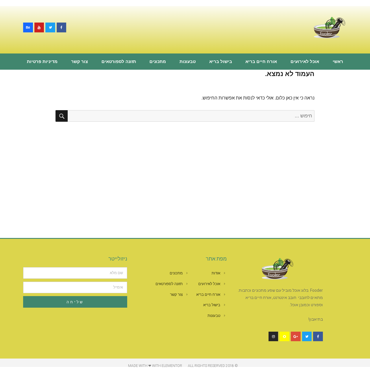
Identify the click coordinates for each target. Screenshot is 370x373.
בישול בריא (220, 61)
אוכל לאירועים (305, 61)
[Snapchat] (284, 336)
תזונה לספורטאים (118, 61)
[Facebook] (61, 27)
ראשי (338, 61)
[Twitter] (50, 27)
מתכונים (157, 61)
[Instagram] (273, 336)
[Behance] (28, 27)
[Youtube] (39, 27)
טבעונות (188, 61)
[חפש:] (191, 115)
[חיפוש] (62, 116)
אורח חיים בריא (261, 61)
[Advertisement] (185, 165)
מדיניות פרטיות (42, 61)
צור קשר (79, 61)
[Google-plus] (296, 336)
